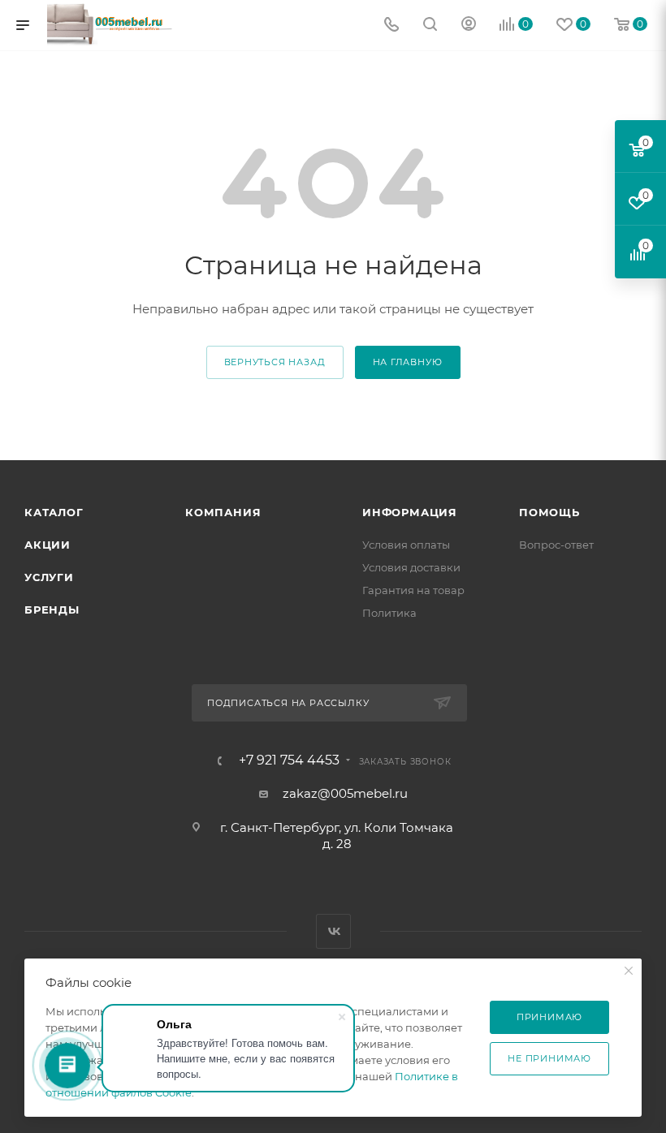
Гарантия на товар (413, 590)
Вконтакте (333, 931)
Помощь (549, 512)
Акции (47, 544)
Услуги (49, 577)
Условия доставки (411, 567)
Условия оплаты (406, 544)
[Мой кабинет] (468, 25)
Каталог (54, 512)
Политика (389, 612)
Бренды (52, 609)
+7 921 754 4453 (289, 760)
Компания (223, 512)
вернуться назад (275, 362)
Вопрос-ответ (556, 544)
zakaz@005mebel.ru (345, 793)
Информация (409, 512)
